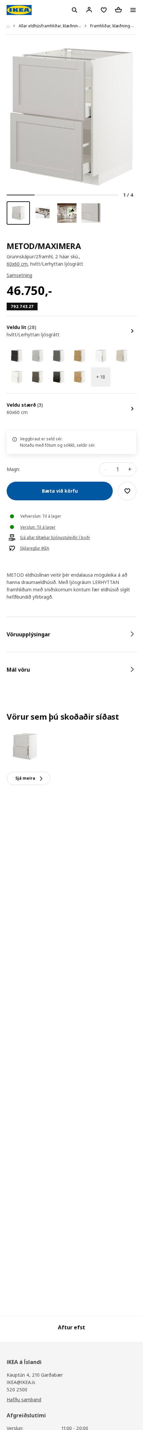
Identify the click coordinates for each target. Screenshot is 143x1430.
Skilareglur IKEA (34, 548)
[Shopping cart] (118, 9)
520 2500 (17, 1389)
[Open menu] (133, 10)
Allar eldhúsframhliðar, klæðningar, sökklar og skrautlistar (74, 26)
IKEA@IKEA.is (21, 1382)
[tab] (71, 634)
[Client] (89, 9)
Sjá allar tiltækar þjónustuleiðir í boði (55, 537)
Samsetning (19, 275)
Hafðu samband (24, 1399)
